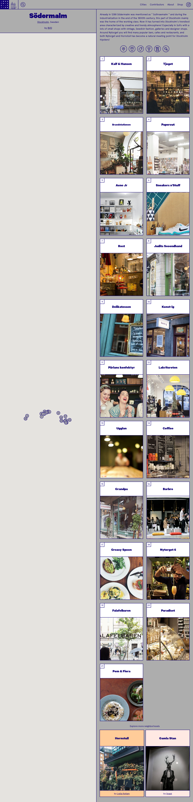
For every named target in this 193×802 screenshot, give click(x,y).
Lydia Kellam (123, 793)
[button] (49, 412)
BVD (50, 28)
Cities (143, 4)
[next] (138, 99)
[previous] (104, 99)
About (170, 4)
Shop (180, 4)
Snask (169, 793)
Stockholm (43, 22)
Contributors (157, 4)
